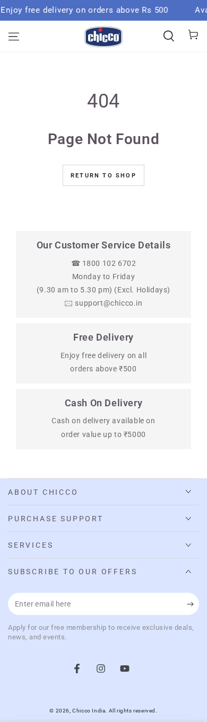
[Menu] (14, 37)
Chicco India (88, 711)
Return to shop (103, 175)
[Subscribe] (193, 604)
